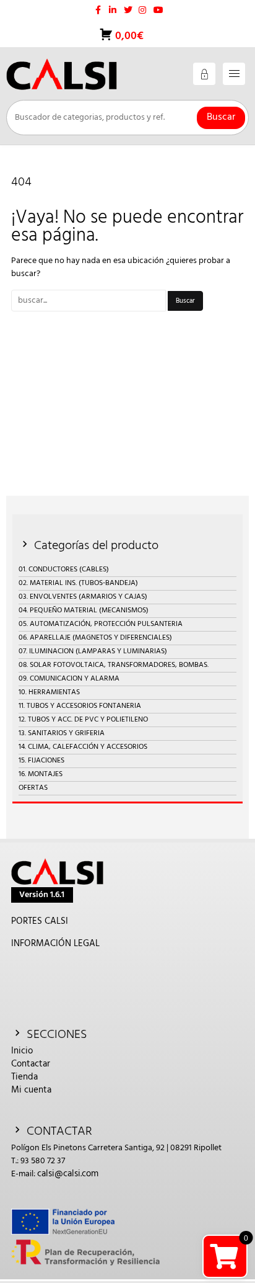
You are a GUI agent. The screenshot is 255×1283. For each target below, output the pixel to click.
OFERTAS (33, 788)
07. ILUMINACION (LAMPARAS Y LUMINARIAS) (93, 651)
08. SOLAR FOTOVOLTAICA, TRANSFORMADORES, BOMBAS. (114, 665)
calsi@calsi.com (67, 1173)
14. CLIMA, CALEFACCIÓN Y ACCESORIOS (83, 747)
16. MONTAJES (41, 774)
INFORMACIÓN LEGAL (55, 943)
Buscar (221, 117)
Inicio (22, 1051)
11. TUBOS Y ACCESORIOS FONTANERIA (80, 706)
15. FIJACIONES (41, 760)
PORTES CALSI (39, 921)
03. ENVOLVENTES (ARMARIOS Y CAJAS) (83, 597)
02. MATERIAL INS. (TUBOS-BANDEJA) (78, 583)
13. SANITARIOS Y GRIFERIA (62, 733)
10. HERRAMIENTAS (49, 692)
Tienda (24, 1077)
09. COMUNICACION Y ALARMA (69, 679)
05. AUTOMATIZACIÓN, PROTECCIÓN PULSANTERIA (101, 624)
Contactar (30, 1064)
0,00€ (128, 36)
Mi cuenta (31, 1090)
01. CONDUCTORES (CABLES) (64, 569)
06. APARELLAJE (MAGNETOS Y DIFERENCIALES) (95, 638)
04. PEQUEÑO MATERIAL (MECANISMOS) (84, 610)
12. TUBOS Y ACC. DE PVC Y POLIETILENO (83, 719)
